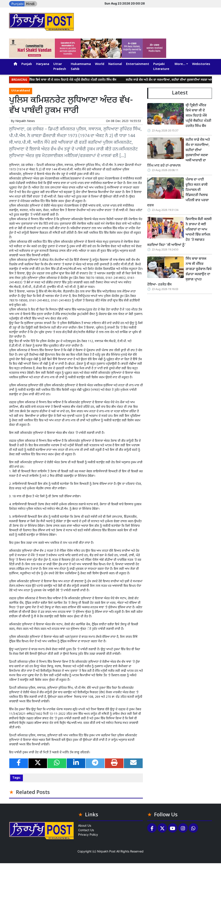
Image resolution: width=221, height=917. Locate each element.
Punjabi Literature (161, 66)
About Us (84, 825)
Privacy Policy (88, 834)
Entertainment (137, 64)
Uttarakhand (20, 91)
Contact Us (86, 830)
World (99, 64)
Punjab (26, 64)
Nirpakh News (25, 121)
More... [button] (180, 64)
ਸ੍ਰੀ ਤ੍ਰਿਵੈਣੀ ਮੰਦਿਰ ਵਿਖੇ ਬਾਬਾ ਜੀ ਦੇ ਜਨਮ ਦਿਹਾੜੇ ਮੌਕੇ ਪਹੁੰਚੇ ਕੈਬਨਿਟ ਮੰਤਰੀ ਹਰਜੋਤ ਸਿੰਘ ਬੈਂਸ (53, 80)
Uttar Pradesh (59, 66)
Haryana (42, 64)
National (115, 64)
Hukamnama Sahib (81, 66)
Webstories (201, 64)
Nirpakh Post (106, 851)
